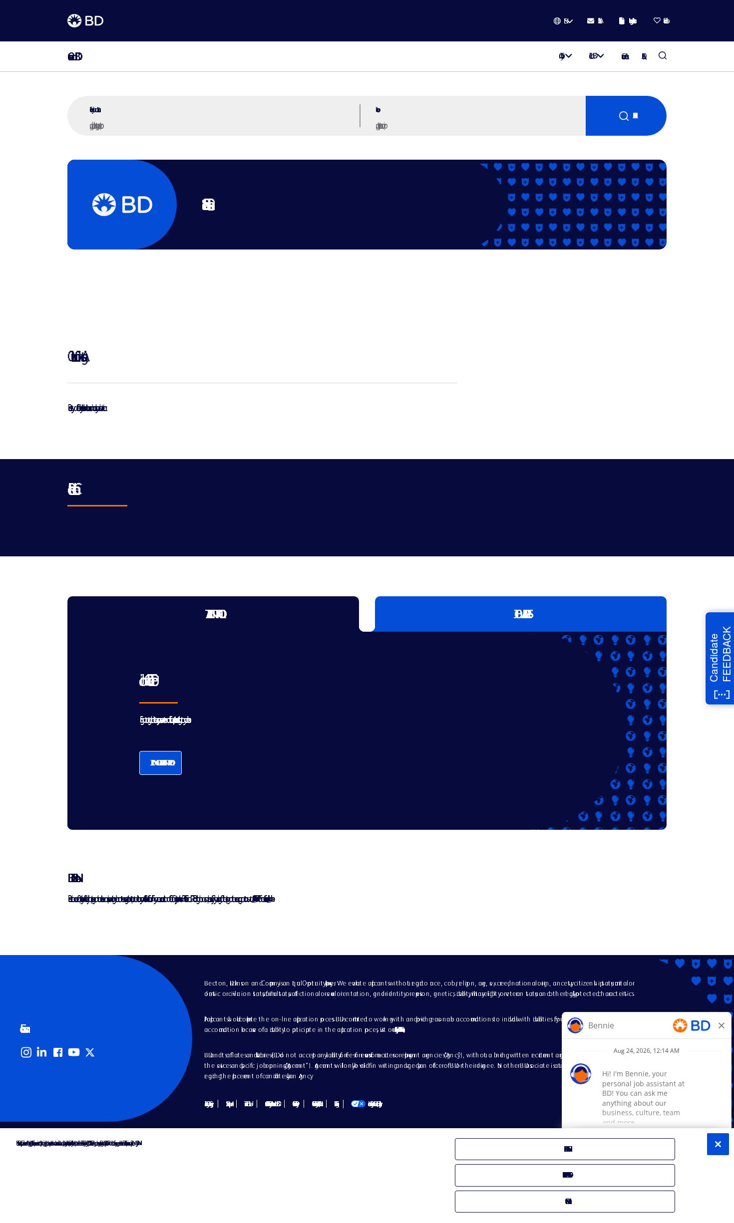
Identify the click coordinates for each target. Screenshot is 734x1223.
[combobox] (479, 125)
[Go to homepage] (85, 21)
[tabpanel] (346, 731)
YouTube (74, 1052)
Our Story (560, 55)
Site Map (227, 1104)
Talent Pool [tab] (213, 614)
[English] (563, 20)
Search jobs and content (93, 109)
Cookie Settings (335, 1104)
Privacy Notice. (136, 1143)
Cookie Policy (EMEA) (315, 1104)
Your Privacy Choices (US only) (365, 1104)
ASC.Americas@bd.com (253, 898)
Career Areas (623, 56)
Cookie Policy (294, 1104)
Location (376, 109)
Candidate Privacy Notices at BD (271, 1104)
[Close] (718, 1144)
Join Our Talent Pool (160, 762)
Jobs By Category (207, 1104)
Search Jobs (663, 56)
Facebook (58, 1052)
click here (269, 898)
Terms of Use (246, 1104)
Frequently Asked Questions (398, 1029)
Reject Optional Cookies (565, 1175)
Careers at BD (71, 56)
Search (626, 116)
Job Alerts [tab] (521, 614)
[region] (367, 1175)
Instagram (26, 1052)
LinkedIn (42, 1052)
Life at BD (591, 55)
